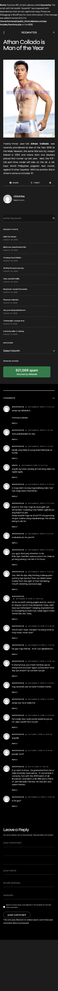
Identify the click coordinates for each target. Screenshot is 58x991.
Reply (15, 423)
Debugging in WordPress (11, 14)
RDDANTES (29, 32)
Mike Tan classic (9, 237)
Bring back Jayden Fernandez (15, 289)
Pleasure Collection (11, 300)
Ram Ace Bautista (45, 154)
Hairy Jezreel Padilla (11, 279)
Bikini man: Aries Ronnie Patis (14, 247)
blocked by (27, 372)
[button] (4, 32)
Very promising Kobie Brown (14, 310)
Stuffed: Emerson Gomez (13, 268)
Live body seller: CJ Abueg (13, 331)
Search (52, 218)
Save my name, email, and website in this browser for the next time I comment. (28, 906)
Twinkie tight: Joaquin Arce (13, 321)
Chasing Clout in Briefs (12, 258)
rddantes (19, 196)
